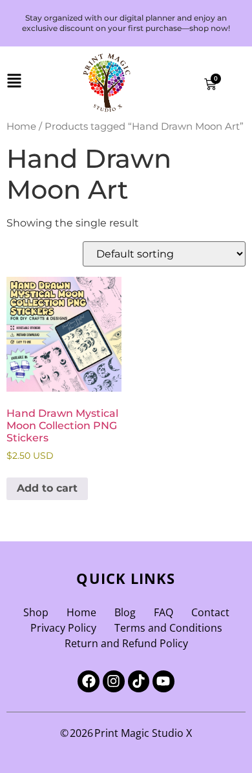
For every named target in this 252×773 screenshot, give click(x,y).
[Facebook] (89, 681)
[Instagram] (114, 681)
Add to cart (47, 488)
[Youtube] (163, 681)
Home (21, 126)
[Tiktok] (139, 681)
